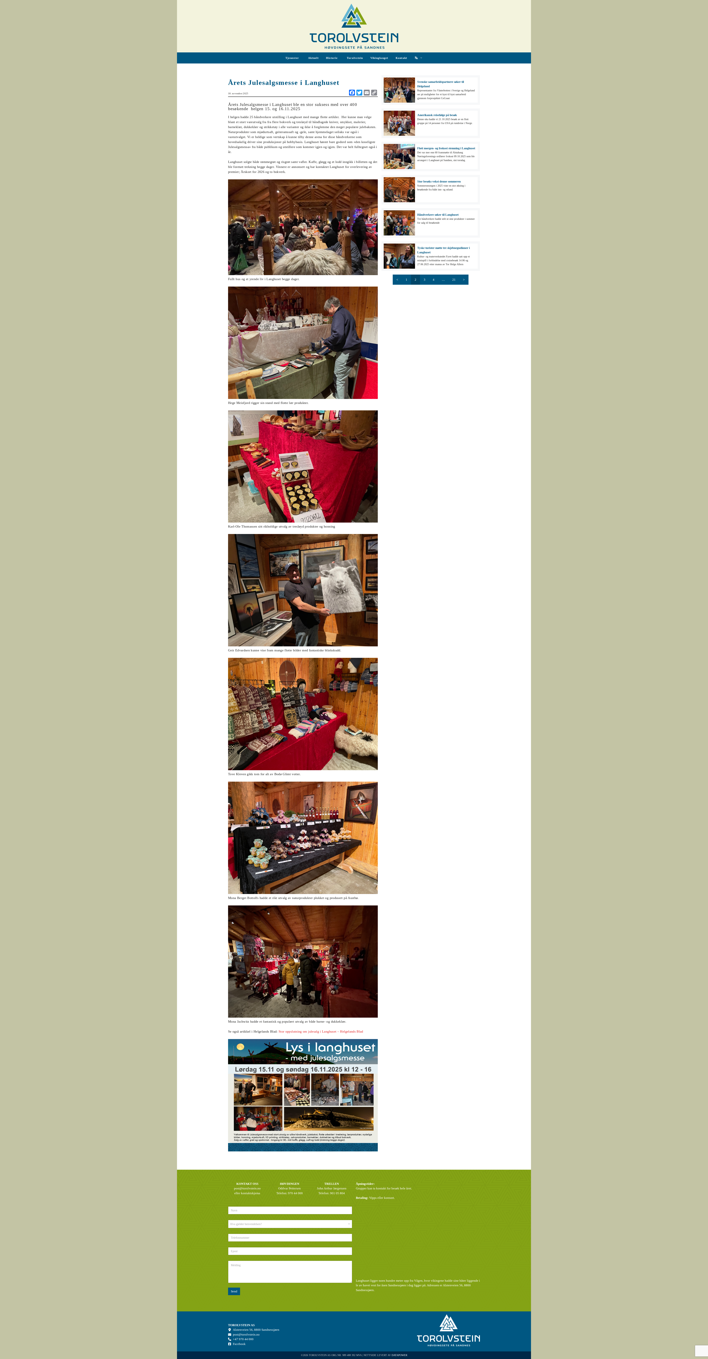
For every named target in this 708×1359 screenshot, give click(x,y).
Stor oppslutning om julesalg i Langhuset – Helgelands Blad (321, 1031)
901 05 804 (337, 1193)
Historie (332, 57)
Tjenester (292, 57)
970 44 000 (295, 1193)
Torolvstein (355, 57)
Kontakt (401, 57)
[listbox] (290, 1224)
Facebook (239, 1344)
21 (454, 279)
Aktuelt (313, 57)
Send (234, 1291)
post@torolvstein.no (247, 1188)
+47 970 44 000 (243, 1339)
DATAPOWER (399, 1355)
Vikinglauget (379, 57)
